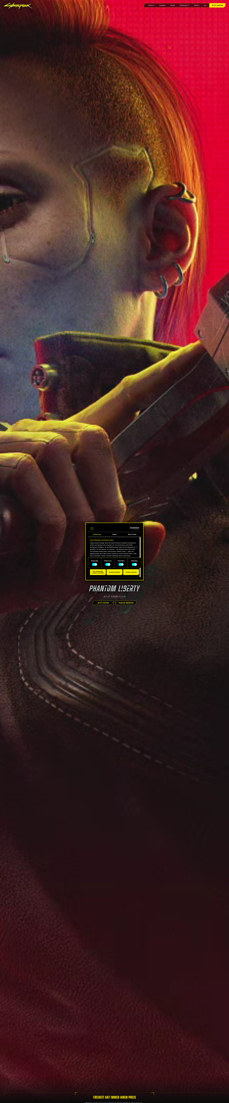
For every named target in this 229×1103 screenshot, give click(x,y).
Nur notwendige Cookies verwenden (98, 572)
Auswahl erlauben (114, 572)
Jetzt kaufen (217, 5)
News (172, 5)
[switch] (107, 564)
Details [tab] (114, 534)
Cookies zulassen (131, 572)
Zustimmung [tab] (97, 534)
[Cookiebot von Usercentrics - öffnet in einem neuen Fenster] (131, 528)
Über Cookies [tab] (132, 534)
